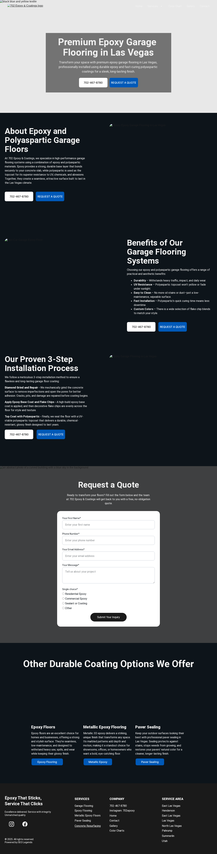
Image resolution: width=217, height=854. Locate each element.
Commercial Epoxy (75, 598)
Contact (205, 6)
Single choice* (70, 589)
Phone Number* (71, 533)
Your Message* (70, 565)
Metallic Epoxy (97, 762)
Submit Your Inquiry (108, 617)
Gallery (191, 6)
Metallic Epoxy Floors (88, 815)
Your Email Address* (73, 549)
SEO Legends (25, 842)
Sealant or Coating (75, 603)
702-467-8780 (93, 82)
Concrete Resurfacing (88, 825)
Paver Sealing (150, 762)
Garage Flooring (84, 805)
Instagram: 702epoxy (122, 810)
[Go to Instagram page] (11, 824)
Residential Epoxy (75, 594)
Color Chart (175, 6)
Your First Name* (71, 518)
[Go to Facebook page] (24, 824)
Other (68, 608)
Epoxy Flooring (47, 762)
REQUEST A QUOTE (123, 82)
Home (139, 6)
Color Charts (117, 830)
